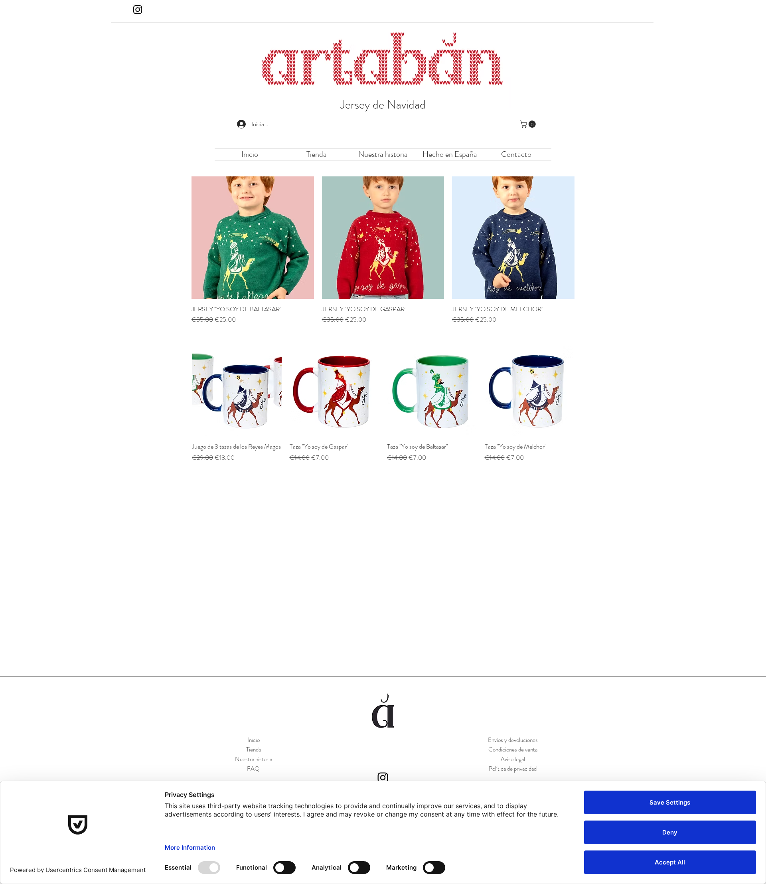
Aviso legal (513, 759)
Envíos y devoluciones (513, 740)
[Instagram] (138, 10)
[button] (528, 124)
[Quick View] (253, 237)
